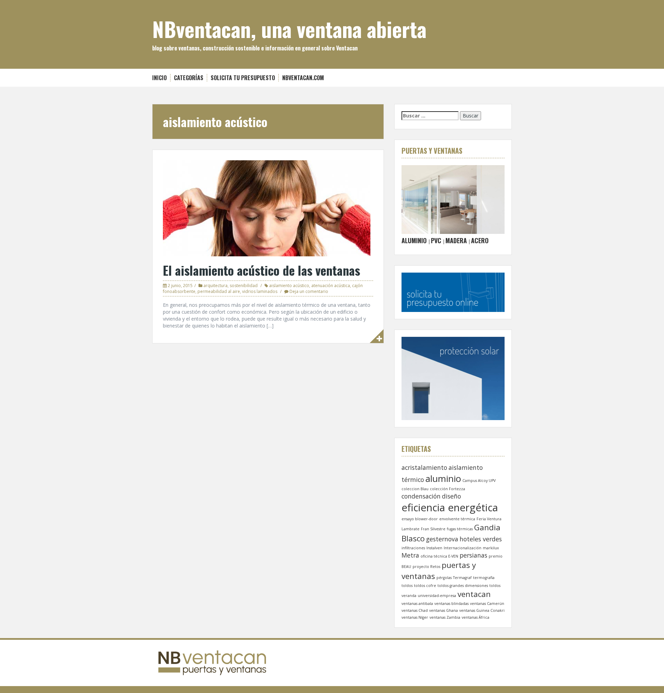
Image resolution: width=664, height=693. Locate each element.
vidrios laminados (259, 291)
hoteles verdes (481, 539)
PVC (436, 240)
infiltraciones (413, 547)
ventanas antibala (417, 603)
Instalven (434, 547)
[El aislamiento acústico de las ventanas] (266, 208)
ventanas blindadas (451, 603)
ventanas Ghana (443, 610)
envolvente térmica (457, 518)
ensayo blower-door (420, 518)
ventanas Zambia (445, 617)
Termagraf (462, 577)
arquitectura (215, 285)
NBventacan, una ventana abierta (289, 28)
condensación (421, 496)
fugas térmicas (460, 528)
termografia (484, 577)
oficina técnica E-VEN (439, 556)
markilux (491, 547)
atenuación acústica (330, 285)
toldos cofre (425, 585)
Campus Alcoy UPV (479, 480)
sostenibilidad (244, 285)
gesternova (442, 539)
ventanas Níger (415, 617)
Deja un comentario (308, 291)
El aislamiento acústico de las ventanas (261, 270)
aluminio (443, 478)
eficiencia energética (450, 507)
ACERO (480, 240)
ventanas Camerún (487, 603)
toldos (407, 585)
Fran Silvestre (433, 528)
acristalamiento (424, 467)
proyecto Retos (426, 566)
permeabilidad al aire (218, 291)
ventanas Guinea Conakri (482, 610)
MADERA (456, 240)
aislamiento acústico (289, 285)
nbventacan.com (303, 78)
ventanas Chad (415, 610)
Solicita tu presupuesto (243, 78)
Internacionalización (462, 547)
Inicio (159, 78)
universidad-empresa (437, 595)
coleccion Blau (415, 488)
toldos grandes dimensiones (462, 585)
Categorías (188, 78)
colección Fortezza (447, 488)
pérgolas (444, 577)
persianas (473, 555)
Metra (410, 555)
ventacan (474, 594)
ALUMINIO (414, 240)
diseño (451, 496)
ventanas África (475, 617)
